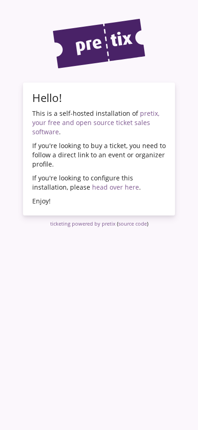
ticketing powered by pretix (83, 223)
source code (132, 223)
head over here (115, 187)
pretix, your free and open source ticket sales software (95, 122)
